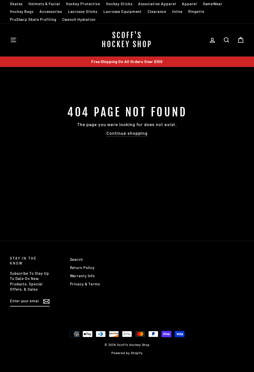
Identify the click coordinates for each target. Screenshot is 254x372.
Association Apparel (157, 3)
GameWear (212, 3)
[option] (127, 61)
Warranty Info (82, 275)
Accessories (50, 11)
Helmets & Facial (44, 3)
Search (76, 259)
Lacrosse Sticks (83, 11)
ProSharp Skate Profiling (33, 19)
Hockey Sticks (119, 3)
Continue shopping (127, 133)
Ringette (196, 11)
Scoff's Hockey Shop (127, 40)
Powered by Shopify (127, 353)
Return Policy (82, 267)
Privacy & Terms (85, 284)
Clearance (157, 11)
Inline (177, 11)
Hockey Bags (21, 11)
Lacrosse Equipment (122, 11)
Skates (16, 3)
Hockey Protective (83, 3)
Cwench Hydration (78, 19)
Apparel (189, 3)
